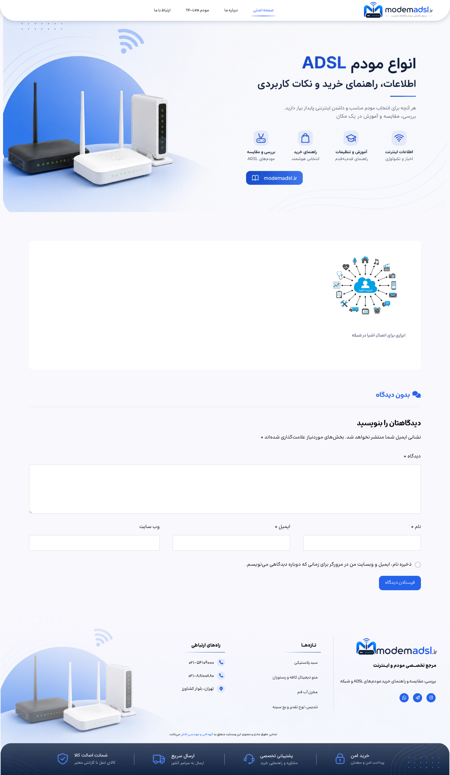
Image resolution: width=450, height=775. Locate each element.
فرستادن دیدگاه (400, 583)
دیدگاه (412, 456)
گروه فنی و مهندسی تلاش (197, 734)
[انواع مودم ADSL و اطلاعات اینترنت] (398, 10)
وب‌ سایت (149, 527)
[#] (431, 697)
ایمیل (282, 527)
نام (416, 527)
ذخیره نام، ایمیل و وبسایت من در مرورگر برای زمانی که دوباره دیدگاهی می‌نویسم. (329, 564)
